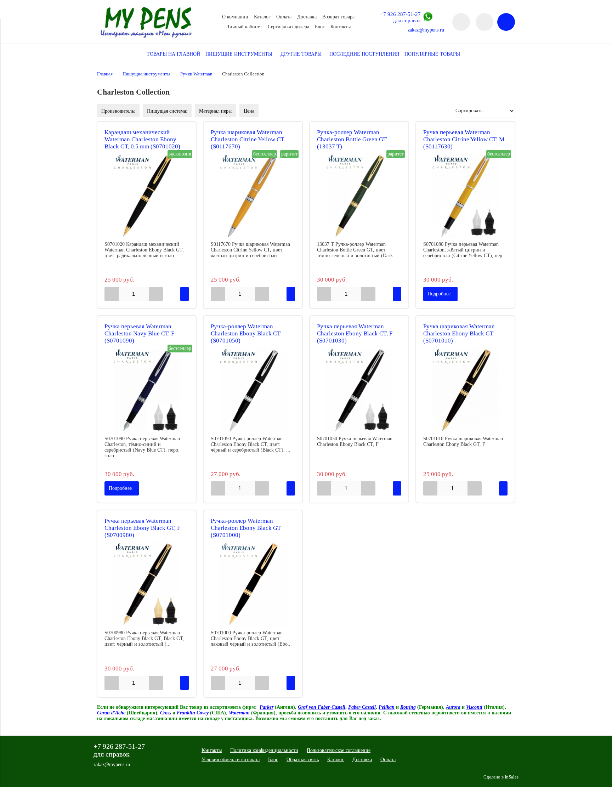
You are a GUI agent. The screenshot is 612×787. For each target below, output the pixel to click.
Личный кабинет (244, 26)
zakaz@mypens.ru (426, 30)
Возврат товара (338, 16)
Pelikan (387, 707)
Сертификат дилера (288, 26)
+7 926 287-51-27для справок (400, 17)
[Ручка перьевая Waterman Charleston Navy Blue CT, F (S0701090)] (146, 390)
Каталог (262, 16)
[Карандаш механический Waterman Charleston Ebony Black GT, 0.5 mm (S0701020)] (146, 196)
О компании (235, 16)
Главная (105, 74)
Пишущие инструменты (146, 74)
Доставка (307, 16)
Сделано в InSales (500, 777)
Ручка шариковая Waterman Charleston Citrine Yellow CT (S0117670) (247, 139)
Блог (320, 26)
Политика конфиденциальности (264, 750)
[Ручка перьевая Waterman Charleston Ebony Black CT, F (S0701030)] (359, 390)
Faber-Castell (362, 707)
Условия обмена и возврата (231, 759)
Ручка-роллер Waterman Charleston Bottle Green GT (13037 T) (352, 139)
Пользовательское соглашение (338, 750)
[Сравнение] (484, 22)
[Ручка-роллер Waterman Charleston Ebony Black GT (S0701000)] (253, 584)
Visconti (474, 707)
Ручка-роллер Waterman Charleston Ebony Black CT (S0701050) (245, 333)
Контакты (340, 26)
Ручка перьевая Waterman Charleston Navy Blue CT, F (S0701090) (139, 333)
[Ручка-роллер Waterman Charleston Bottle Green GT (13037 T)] (359, 196)
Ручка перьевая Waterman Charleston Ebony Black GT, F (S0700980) (142, 527)
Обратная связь (303, 759)
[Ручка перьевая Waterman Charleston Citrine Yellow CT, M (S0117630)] (465, 196)
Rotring (408, 707)
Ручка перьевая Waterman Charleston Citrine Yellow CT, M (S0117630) (463, 139)
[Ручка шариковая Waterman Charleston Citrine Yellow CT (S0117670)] (253, 196)
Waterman (239, 712)
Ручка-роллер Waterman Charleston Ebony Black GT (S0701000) (246, 527)
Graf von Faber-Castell (321, 707)
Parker (266, 707)
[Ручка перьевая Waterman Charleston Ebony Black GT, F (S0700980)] (146, 584)
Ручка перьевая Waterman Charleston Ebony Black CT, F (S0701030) (354, 333)
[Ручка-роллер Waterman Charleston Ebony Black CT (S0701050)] (253, 390)
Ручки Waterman (196, 74)
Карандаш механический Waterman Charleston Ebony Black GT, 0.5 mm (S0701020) (142, 139)
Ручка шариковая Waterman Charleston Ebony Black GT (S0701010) (459, 333)
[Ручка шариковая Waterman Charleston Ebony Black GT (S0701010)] (465, 390)
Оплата (283, 16)
